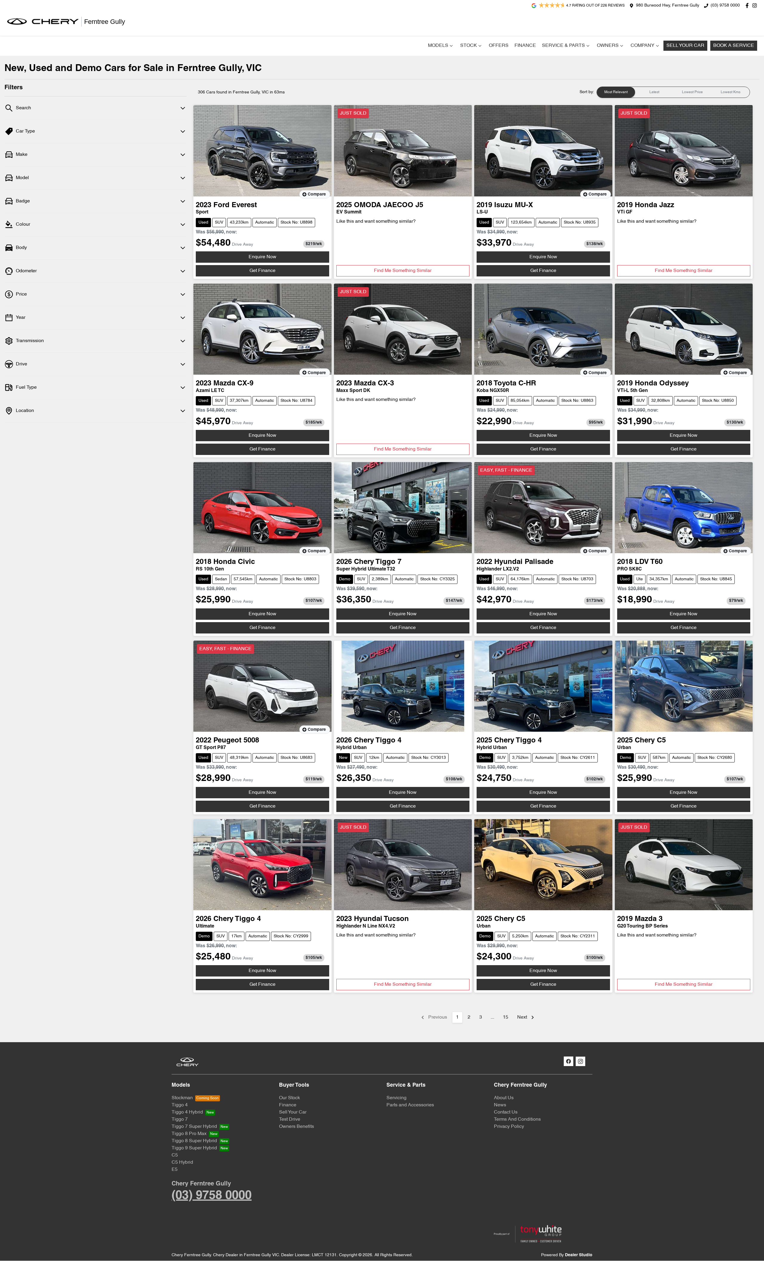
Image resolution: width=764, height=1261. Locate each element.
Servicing (396, 1098)
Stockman (182, 1098)
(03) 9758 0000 (725, 5)
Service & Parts (563, 45)
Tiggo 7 (180, 1119)
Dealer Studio (578, 1255)
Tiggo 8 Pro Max (189, 1133)
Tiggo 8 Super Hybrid (194, 1141)
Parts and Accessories (410, 1105)
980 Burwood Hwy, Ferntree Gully (667, 5)
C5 (175, 1155)
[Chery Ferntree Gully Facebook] (748, 5)
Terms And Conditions (517, 1119)
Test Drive (289, 1119)
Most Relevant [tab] (616, 92)
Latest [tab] (654, 92)
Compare (317, 194)
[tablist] (673, 92)
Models (438, 45)
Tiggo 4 (180, 1105)
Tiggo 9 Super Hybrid (194, 1148)
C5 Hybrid (182, 1162)
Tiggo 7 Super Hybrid (194, 1126)
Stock (468, 45)
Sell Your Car (685, 45)
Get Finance (262, 270)
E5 (175, 1169)
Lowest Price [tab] (692, 92)
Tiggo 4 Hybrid (187, 1112)
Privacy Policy (509, 1126)
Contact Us (505, 1112)
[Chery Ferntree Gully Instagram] (756, 5)
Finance (525, 45)
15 (505, 1017)
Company (642, 45)
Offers (499, 45)
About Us (504, 1098)
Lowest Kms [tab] (730, 92)
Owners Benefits (296, 1126)
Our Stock (289, 1098)
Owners (608, 45)
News (500, 1105)
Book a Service (733, 45)
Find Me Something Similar (403, 270)
